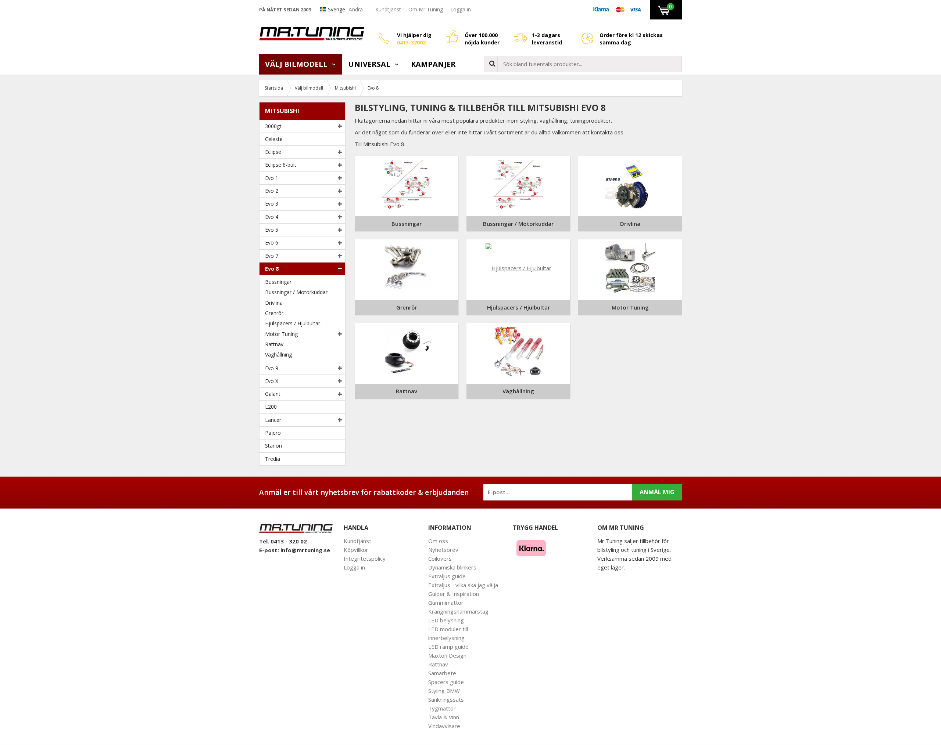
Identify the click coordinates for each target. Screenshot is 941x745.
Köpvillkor (356, 549)
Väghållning (278, 354)
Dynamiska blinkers (452, 567)
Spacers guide (446, 682)
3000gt (273, 126)
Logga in (460, 9)
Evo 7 (271, 255)
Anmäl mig (657, 492)
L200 (271, 406)
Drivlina (274, 302)
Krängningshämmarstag (458, 611)
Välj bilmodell (297, 64)
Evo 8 (272, 268)
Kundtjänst (388, 9)
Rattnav (274, 344)
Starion (273, 445)
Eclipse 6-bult (280, 164)
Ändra (355, 9)
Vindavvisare (444, 726)
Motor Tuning (281, 333)
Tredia (272, 458)
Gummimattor (446, 602)
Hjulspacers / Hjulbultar (292, 323)
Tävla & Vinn (443, 717)
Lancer (273, 419)
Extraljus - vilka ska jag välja (463, 585)
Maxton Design (447, 655)
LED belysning (446, 620)
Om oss (438, 541)
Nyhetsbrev (443, 549)
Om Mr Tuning (425, 9)
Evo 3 (271, 203)
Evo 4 (271, 216)
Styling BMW (444, 690)
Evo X (271, 380)
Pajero (273, 432)
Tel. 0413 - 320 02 (283, 541)
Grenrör (274, 313)
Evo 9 (271, 368)
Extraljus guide (447, 576)
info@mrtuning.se (305, 550)
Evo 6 (271, 242)
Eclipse (273, 151)
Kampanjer (433, 64)
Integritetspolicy (365, 558)
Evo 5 (271, 229)
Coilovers (440, 558)
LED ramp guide (448, 646)
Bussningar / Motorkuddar (296, 292)
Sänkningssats (446, 699)
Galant (272, 393)
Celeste (274, 138)
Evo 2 (271, 190)
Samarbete (442, 673)
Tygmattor (442, 708)
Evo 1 (271, 177)
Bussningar (278, 281)
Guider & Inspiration (453, 593)
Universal (370, 64)
